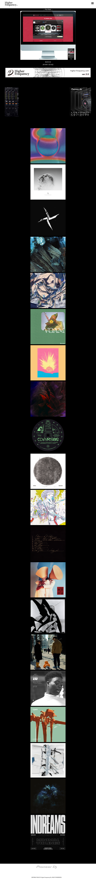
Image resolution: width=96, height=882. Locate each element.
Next (50, 9)
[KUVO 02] (48, 59)
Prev (45, 9)
